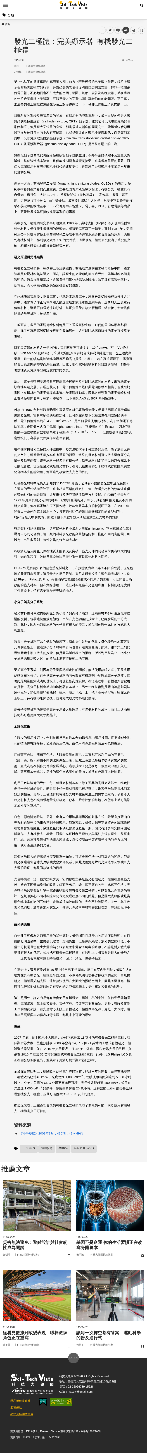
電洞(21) (46, 1148)
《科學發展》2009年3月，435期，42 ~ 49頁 (51, 1133)
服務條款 (16, 1407)
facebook (102, 30)
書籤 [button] (141, 30)
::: (2, 23)
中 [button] (125, 30)
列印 (133, 30)
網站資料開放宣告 (21, 1414)
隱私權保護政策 (20, 1400)
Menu (5, 5)
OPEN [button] (73, 1357)
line (117, 30)
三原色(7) (29, 1148)
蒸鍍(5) (63, 1148)
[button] (141, 5)
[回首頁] (74, 5)
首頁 (7, 24)
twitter (110, 30)
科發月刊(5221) (84, 1148)
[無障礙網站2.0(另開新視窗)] (61, 1402)
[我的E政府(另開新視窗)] (43, 1402)
